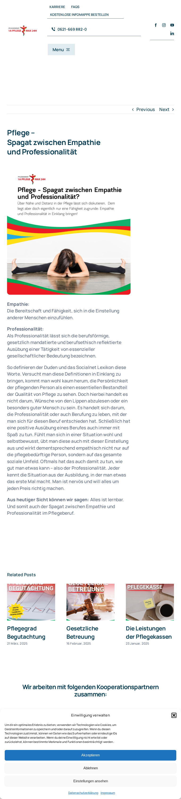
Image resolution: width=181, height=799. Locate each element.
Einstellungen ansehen (90, 781)
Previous (145, 109)
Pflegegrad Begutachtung (26, 632)
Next (164, 109)
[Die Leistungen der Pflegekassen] (150, 602)
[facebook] (155, 25)
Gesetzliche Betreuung (82, 632)
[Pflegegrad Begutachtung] (31, 602)
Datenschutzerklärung (83, 793)
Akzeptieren (90, 755)
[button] (174, 715)
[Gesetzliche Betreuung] (90, 602)
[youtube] (172, 25)
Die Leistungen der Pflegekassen (149, 632)
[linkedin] (172, 33)
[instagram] (164, 25)
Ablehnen (90, 768)
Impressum (108, 793)
